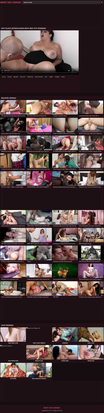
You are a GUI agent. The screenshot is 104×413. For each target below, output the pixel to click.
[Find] (102, 2)
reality (51, 77)
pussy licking (39, 77)
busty (63, 77)
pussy (4, 77)
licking (9, 77)
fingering (30, 77)
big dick (15, 77)
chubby (57, 77)
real (46, 77)
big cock (22, 77)
